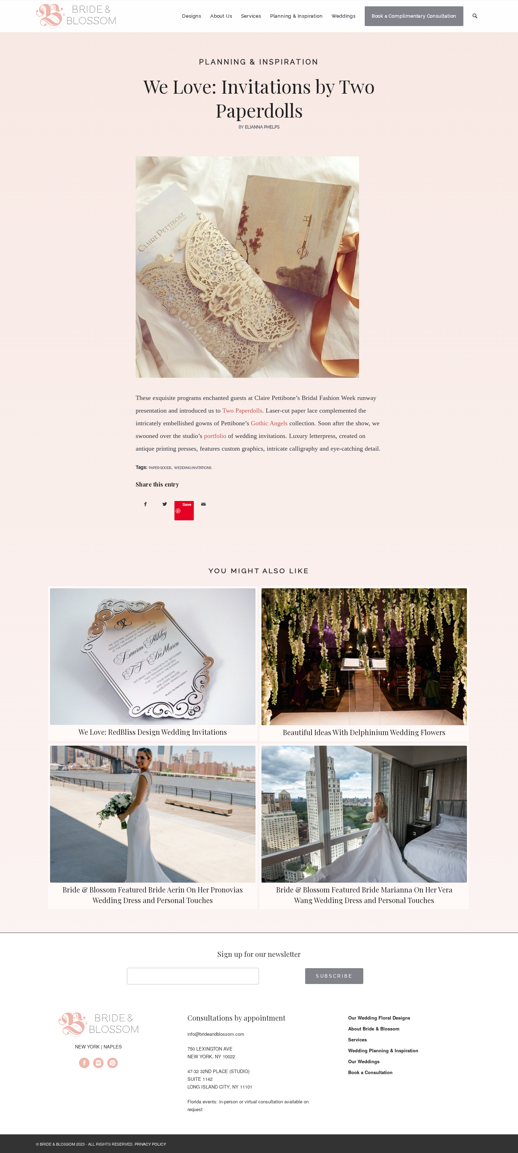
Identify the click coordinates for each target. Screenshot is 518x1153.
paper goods (160, 468)
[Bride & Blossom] (98, 1026)
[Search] (475, 16)
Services (357, 1039)
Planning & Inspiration (259, 62)
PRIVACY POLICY (150, 1144)
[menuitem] (192, 16)
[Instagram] (98, 1064)
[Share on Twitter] (164, 504)
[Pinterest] (112, 1064)
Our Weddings (364, 1061)
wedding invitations (192, 468)
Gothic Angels (269, 423)
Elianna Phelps (262, 127)
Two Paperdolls (242, 410)
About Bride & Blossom (374, 1028)
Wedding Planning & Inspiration (383, 1050)
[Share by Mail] (203, 504)
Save (187, 504)
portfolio (215, 435)
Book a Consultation (370, 1072)
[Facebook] (84, 1064)
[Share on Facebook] (145, 504)
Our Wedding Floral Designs (379, 1017)
